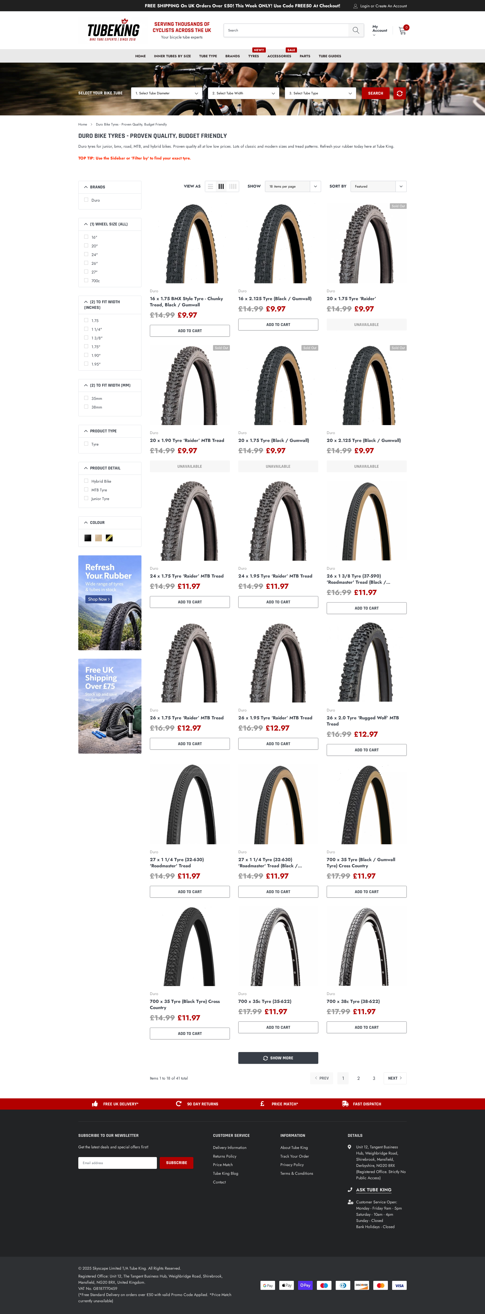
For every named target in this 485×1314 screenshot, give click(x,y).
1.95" (96, 364)
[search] (356, 30)
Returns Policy (224, 1156)
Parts (305, 56)
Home (140, 56)
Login (365, 6)
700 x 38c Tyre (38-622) (353, 1001)
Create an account (391, 6)
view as (192, 186)
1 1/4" (96, 329)
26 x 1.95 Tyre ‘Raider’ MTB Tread (275, 718)
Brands (232, 56)
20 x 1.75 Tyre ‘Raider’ (351, 299)
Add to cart (190, 331)
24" (94, 254)
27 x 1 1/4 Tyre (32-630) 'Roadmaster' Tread (177, 863)
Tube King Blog (225, 1173)
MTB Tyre (99, 490)
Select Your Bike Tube (100, 93)
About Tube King (294, 1147)
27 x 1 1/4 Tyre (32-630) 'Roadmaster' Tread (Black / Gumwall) (268, 863)
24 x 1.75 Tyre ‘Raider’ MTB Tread (187, 576)
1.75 (95, 320)
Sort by (338, 186)
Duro (95, 200)
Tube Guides (330, 56)
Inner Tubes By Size (172, 56)
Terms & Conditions (296, 1173)
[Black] (87, 538)
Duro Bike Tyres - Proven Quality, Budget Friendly (131, 124)
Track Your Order (294, 1156)
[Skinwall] (98, 538)
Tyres (253, 56)
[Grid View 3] (221, 186)
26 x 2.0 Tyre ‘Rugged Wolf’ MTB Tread (363, 721)
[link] (190, 243)
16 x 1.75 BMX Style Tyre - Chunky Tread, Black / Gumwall (186, 302)
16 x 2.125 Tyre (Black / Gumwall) (275, 299)
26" (94, 263)
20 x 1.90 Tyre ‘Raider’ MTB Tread (187, 440)
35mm (96, 398)
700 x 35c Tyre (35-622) (264, 1001)
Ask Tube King (374, 1190)
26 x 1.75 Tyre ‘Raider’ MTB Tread (187, 718)
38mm (96, 407)
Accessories (279, 56)
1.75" (95, 347)
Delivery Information (229, 1147)
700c (95, 281)
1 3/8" (97, 338)
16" (94, 237)
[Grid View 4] (233, 186)
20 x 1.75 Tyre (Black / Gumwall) (273, 440)
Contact (219, 1182)
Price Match (223, 1164)
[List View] (210, 186)
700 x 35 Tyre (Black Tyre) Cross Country (185, 1004)
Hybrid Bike (101, 481)
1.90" (96, 355)
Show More (281, 1058)
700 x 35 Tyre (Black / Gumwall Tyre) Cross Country (361, 863)
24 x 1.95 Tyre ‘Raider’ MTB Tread (275, 576)
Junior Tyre (100, 498)
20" (94, 246)
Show (254, 186)
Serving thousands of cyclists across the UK (182, 27)
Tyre (95, 444)
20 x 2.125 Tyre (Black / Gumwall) (364, 440)
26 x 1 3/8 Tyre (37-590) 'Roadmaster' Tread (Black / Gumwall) (356, 579)
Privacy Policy (292, 1164)
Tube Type (208, 56)
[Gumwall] (109, 538)
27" (94, 272)
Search (375, 93)
